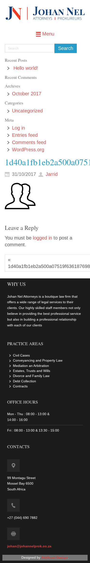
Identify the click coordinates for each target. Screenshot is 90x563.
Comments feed (29, 142)
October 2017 (26, 93)
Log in (18, 127)
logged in (42, 237)
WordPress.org (28, 149)
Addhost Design (54, 557)
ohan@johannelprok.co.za (29, 546)
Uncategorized (27, 110)
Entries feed (25, 135)
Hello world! (25, 68)
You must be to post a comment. (38, 241)
